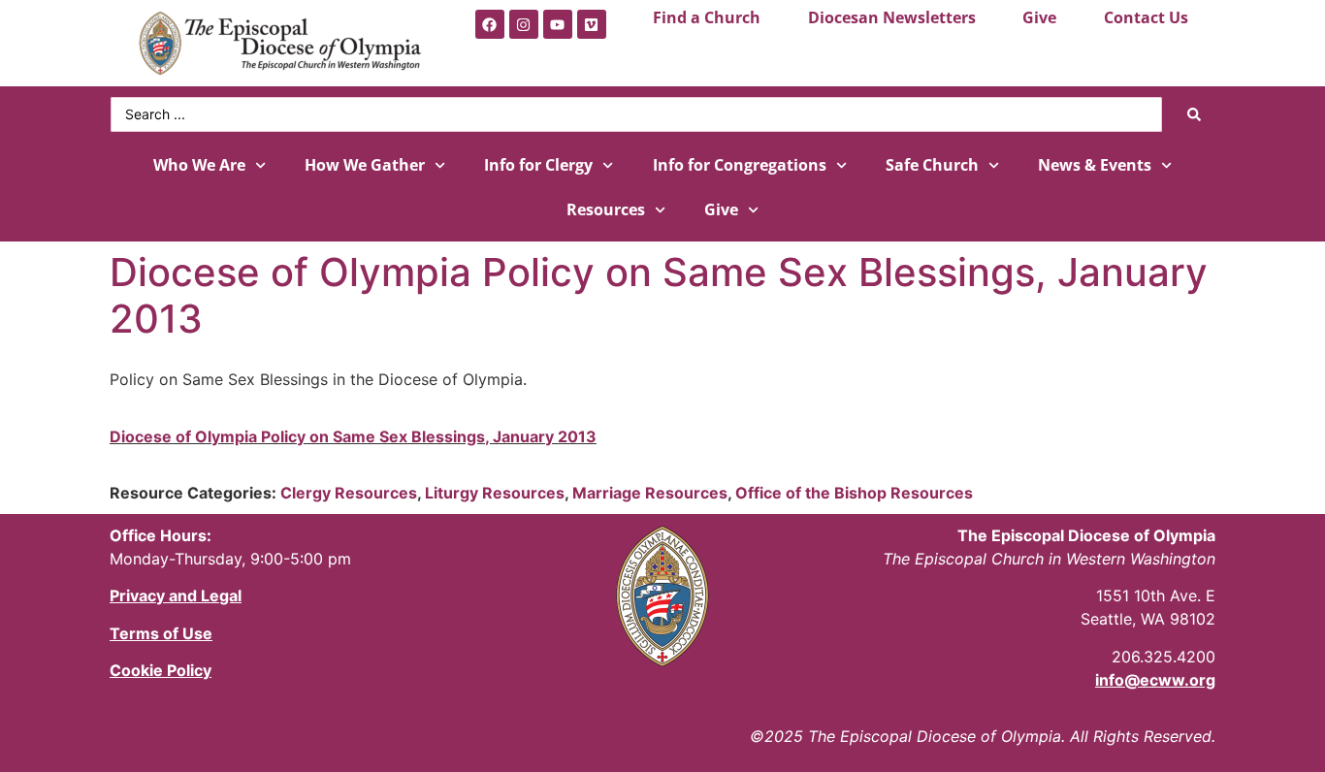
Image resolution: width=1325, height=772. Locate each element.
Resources (605, 209)
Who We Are (199, 165)
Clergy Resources (348, 492)
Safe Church (932, 165)
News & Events (1094, 165)
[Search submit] (1194, 114)
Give (1039, 17)
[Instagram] (523, 24)
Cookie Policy (160, 670)
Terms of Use (161, 633)
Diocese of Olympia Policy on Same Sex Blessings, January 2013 (353, 436)
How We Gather (365, 165)
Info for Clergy (538, 165)
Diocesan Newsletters (892, 17)
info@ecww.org (1155, 680)
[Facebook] (489, 24)
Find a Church (706, 17)
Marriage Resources (649, 492)
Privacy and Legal (176, 595)
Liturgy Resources (495, 492)
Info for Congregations (739, 165)
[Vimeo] (591, 24)
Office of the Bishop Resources (854, 492)
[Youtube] (557, 24)
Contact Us (1146, 17)
